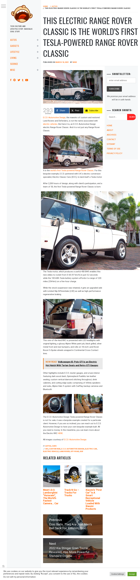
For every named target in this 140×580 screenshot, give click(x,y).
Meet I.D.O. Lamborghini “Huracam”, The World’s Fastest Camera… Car (50, 496)
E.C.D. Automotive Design (54, 117)
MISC (12, 70)
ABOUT (110, 130)
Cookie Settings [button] (117, 574)
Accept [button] (132, 574)
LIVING (13, 58)
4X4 (46, 449)
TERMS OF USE (113, 149)
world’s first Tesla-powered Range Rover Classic (72, 170)
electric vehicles (50, 124)
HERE (60, 433)
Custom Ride (54, 449)
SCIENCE (14, 64)
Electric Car (91, 449)
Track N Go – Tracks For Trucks (71, 492)
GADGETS (14, 45)
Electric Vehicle (51, 451)
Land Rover (64, 451)
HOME (109, 125)
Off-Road (75, 451)
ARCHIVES (111, 135)
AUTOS (13, 39)
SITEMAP (111, 144)
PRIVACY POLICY (114, 153)
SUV (81, 451)
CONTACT (111, 139)
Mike (75, 62)
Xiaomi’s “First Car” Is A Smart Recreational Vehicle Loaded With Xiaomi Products (94, 499)
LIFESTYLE (14, 51)
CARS (54, 446)
